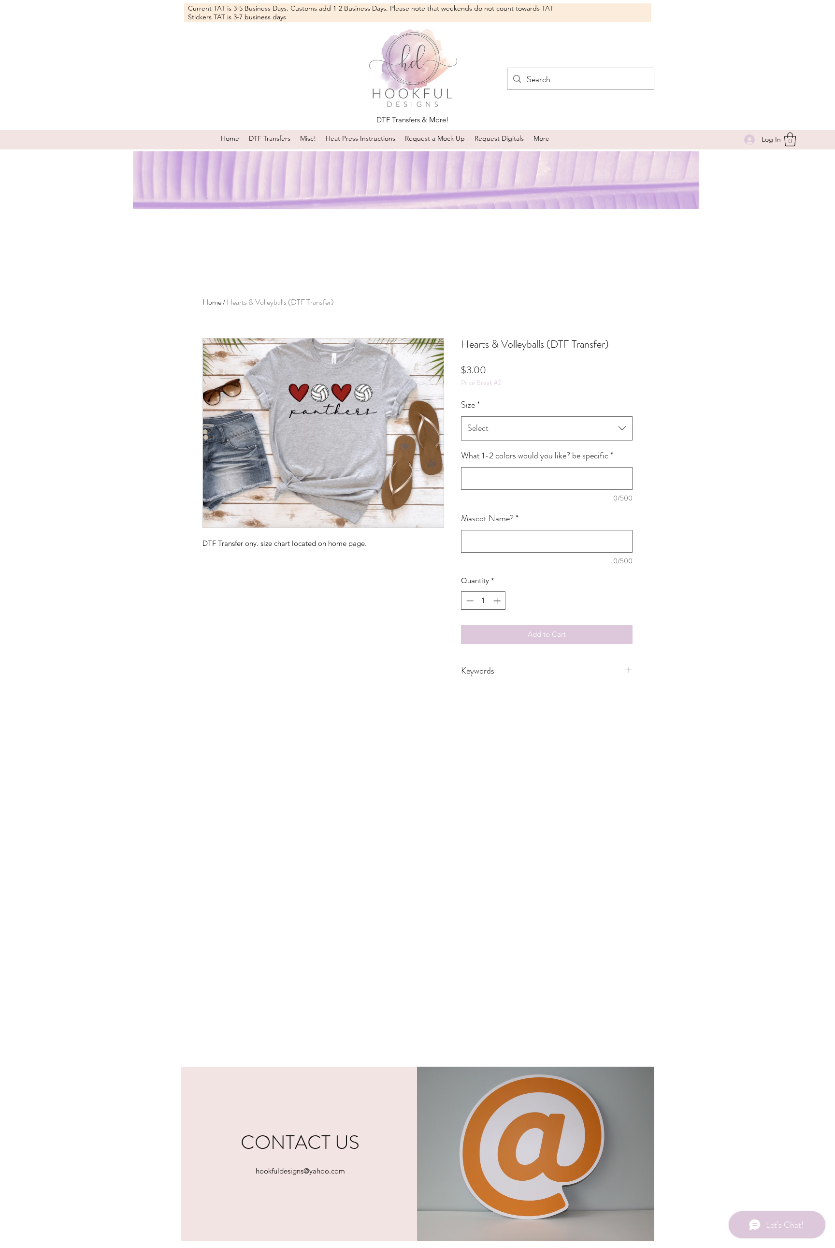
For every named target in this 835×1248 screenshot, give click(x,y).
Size (470, 404)
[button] (308, 138)
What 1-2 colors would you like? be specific (537, 455)
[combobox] (547, 428)
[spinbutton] (483, 601)
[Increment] (497, 601)
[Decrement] (468, 601)
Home (211, 302)
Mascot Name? (489, 518)
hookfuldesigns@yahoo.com (300, 1170)
